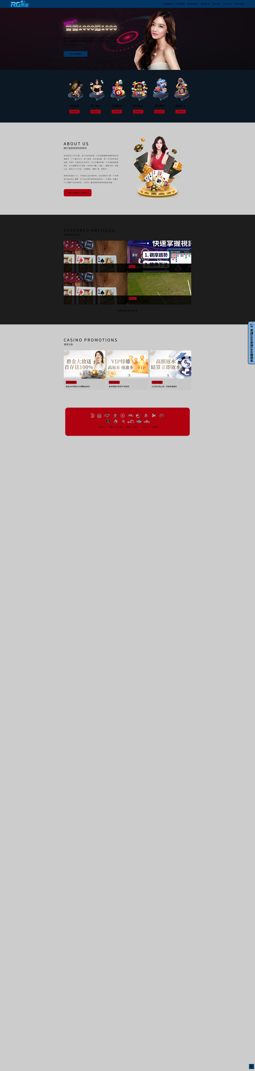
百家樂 (70, 266)
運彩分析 (216, 4)
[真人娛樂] (95, 93)
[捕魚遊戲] (159, 93)
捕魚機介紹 (205, 4)
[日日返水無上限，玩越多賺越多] (170, 337)
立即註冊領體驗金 (75, 54)
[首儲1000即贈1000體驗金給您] (84, 337)
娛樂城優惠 (239, 4)
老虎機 (134, 266)
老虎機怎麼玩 (192, 4)
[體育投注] (180, 93)
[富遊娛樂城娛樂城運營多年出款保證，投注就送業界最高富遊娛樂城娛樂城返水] (20, 3)
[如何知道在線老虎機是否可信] (159, 257)
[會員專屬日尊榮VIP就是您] (127, 337)
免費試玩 (74, 111)
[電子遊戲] (138, 93)
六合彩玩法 (227, 4)
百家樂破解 (180, 4)
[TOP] (251, 1066)
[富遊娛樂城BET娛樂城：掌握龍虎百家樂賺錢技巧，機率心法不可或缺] (95, 257)
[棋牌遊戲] (74, 93)
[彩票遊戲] (117, 93)
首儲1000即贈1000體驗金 (79, 192)
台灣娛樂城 (168, 4)
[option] (96, 257)
